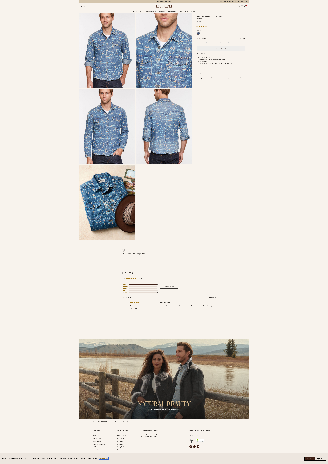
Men (141, 11)
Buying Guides (121, 447)
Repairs (95, 453)
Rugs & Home (183, 11)
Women (135, 11)
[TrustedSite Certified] (200, 440)
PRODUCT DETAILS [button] (202, 69)
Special (193, 11)
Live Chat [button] (233, 78)
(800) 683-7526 (242, 1)
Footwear (162, 11)
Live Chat (115, 422)
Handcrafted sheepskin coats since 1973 (164, 410)
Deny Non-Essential (320, 459)
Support (234, 1)
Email (243, 78)
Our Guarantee (121, 444)
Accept (309, 458)
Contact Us (96, 435)
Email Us (125, 422)
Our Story (223, 1)
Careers (119, 450)
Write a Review (169, 286)
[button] (238, 6)
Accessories (172, 11)
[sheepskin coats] (164, 379)
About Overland (121, 435)
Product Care (96, 450)
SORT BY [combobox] (211, 297)
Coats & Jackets (151, 11)
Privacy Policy (103, 458)
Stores (229, 1)
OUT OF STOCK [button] (221, 48)
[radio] (198, 33)
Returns (168, 1)
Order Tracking (97, 441)
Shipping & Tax (97, 438)
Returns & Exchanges (99, 444)
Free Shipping (161, 1)
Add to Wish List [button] (201, 53)
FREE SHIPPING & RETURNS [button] (205, 73)
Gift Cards (95, 447)
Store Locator (120, 438)
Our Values (120, 441)
